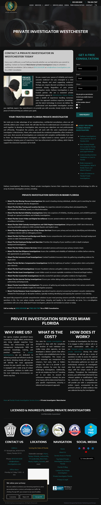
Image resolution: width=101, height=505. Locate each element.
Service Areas (58, 5)
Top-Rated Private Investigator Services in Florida (62, 461)
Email (78, 74)
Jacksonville (44, 456)
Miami (45, 453)
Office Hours (14, 469)
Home (31, 5)
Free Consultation (77, 5)
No (79, 107)
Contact (89, 5)
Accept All (38, 497)
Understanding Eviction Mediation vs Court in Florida (88, 157)
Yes (79, 104)
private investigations (54, 341)
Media (66, 5)
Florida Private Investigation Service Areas (24, 400)
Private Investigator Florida (62, 476)
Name (78, 64)
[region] (25, 490)
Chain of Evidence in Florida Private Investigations (87, 175)
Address (14, 448)
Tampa (30, 456)
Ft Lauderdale (34, 459)
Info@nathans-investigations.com (58, 67)
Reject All (26, 497)
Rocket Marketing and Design (87, 503)
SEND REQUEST (84, 114)
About (47, 5)
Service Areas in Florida (62, 455)
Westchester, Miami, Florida (63, 95)
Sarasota (42, 461)
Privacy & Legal (62, 479)
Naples (35, 461)
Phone (78, 84)
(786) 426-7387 (34, 308)
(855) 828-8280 (39, 67)
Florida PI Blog (63, 467)
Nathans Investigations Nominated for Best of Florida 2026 (88, 138)
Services (38, 5)
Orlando (36, 456)
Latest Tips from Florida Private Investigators (84, 128)
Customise (12, 497)
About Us (62, 452)
